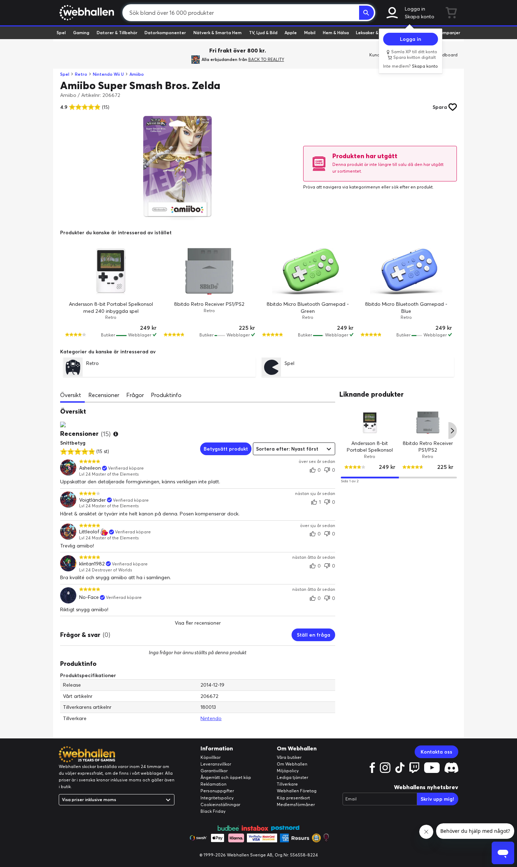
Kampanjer (448, 32)
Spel (61, 32)
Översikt (70, 394)
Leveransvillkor (215, 764)
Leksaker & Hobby (374, 32)
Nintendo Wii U (108, 74)
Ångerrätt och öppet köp (225, 777)
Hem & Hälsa (336, 32)
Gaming (81, 32)
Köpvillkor (210, 757)
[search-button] (366, 13)
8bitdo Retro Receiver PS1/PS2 (209, 304)
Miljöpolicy (288, 770)
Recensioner (103, 394)
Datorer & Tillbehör (117, 32)
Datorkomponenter (165, 32)
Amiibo (136, 74)
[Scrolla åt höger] (452, 430)
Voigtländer (92, 500)
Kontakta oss (436, 752)
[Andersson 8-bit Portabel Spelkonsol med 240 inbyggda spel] (111, 271)
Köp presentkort (293, 797)
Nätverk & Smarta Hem (217, 32)
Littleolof (89, 532)
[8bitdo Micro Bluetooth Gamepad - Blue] (406, 271)
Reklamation (213, 784)
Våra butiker (289, 757)
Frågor (135, 394)
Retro (81, 74)
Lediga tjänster (292, 777)
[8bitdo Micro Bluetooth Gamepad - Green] (307, 271)
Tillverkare (287, 784)
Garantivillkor (214, 770)
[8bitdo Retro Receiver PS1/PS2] (209, 271)
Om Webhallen (292, 764)
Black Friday (212, 811)
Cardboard (446, 54)
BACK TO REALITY (266, 59)
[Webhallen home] (85, 12)
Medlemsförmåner (296, 804)
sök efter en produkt (412, 187)
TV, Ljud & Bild (263, 32)
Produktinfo (166, 394)
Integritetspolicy (217, 797)
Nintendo (211, 718)
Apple (291, 32)
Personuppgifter (217, 790)
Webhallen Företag (297, 790)
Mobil (309, 32)
